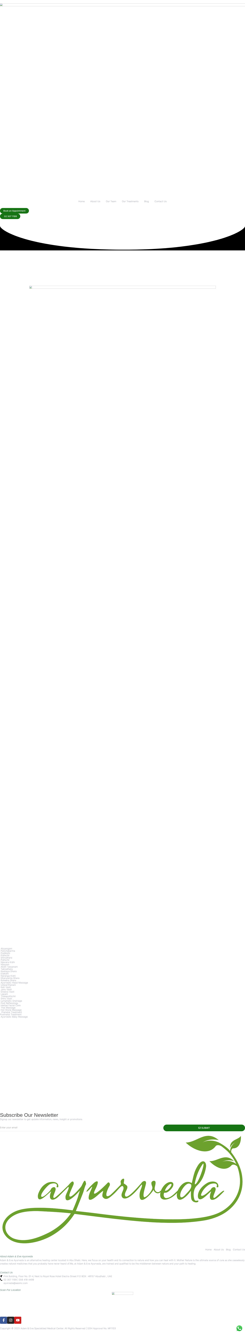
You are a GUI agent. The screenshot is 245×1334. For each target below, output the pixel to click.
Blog (146, 201)
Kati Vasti (5, 987)
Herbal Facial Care (10, 1005)
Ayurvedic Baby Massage (14, 1017)
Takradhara (6, 969)
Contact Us (161, 201)
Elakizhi (4, 973)
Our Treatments (130, 201)
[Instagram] (10, 1320)
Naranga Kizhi (8, 976)
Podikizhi (5, 953)
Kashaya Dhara (8, 971)
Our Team (111, 201)
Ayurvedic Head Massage (14, 982)
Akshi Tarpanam (9, 967)
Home (81, 201)
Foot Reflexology (9, 1003)
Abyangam (6, 948)
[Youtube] (17, 1320)
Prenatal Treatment (11, 1012)
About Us (95, 201)
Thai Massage (7, 1007)
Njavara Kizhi (7, 962)
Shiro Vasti (6, 998)
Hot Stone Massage (11, 1010)
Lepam (4, 994)
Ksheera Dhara (8, 980)
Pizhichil (5, 955)
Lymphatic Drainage (11, 1001)
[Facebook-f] (3, 1320)
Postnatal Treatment (11, 1014)
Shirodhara (6, 957)
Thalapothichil (8, 996)
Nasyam (4, 964)
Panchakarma (7, 951)
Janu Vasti (6, 989)
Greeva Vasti (7, 992)
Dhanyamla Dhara (9, 978)
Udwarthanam (8, 985)
